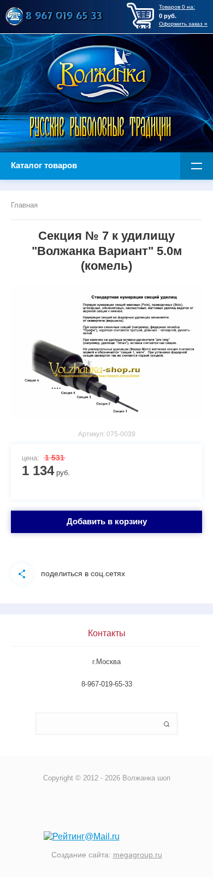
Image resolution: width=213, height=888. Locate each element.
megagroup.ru (137, 854)
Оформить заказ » (183, 24)
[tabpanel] (106, 352)
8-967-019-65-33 (106, 684)
